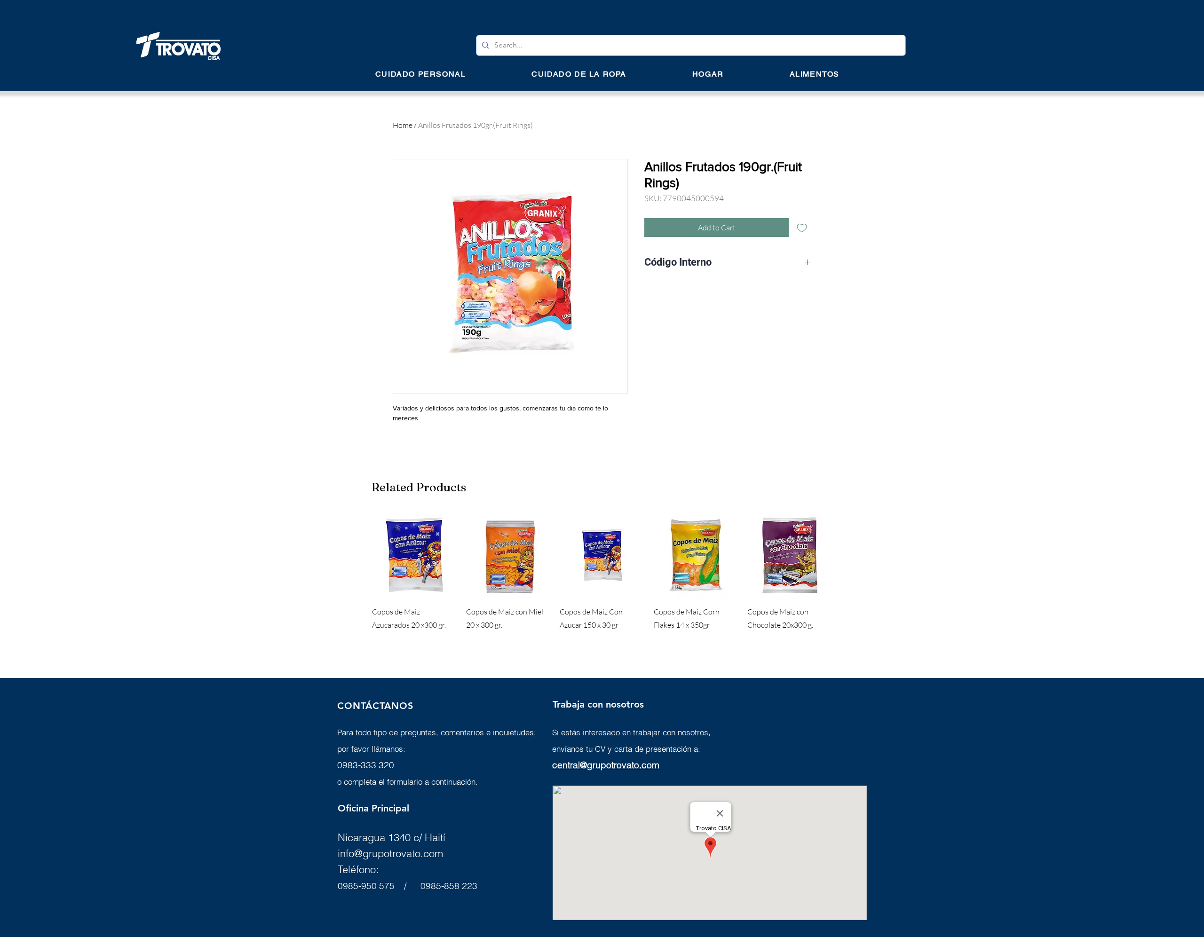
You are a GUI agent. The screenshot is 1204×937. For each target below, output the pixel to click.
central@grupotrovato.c (599, 765)
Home (402, 125)
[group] (602, 579)
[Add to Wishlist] (801, 227)
